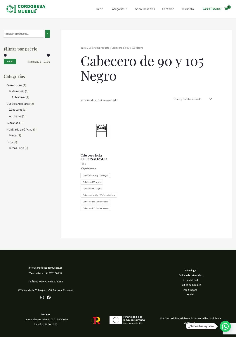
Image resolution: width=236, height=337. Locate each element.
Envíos (190, 294)
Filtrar (10, 61)
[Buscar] (47, 34)
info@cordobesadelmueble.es (46, 267)
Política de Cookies (190, 284)
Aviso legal (191, 270)
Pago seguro (190, 289)
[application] (126, 9)
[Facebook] (49, 297)
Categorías (117, 9)
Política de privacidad (190, 275)
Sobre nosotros (145, 9)
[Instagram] (42, 297)
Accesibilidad (190, 280)
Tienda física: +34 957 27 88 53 (45, 273)
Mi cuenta (188, 9)
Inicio (99, 9)
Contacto (168, 9)
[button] (225, 326)
